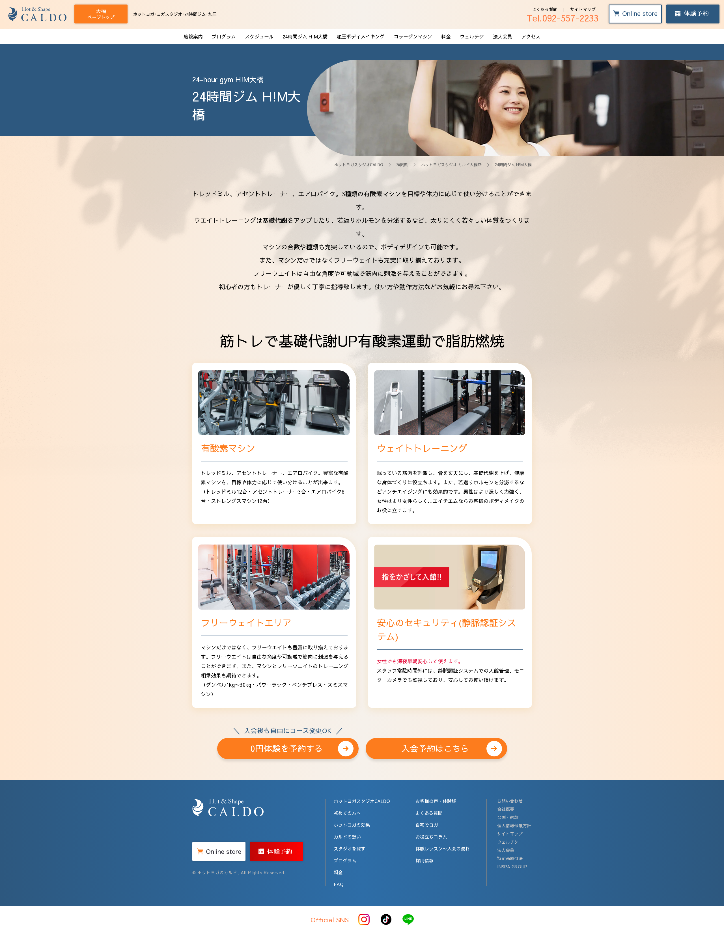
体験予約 (696, 13)
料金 (446, 36)
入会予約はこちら (435, 748)
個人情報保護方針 (514, 825)
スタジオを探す (349, 848)
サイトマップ (583, 9)
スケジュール (259, 36)
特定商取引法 (510, 858)
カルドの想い (347, 836)
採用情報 (424, 860)
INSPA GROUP (512, 866)
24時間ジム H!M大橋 (305, 36)
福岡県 (402, 164)
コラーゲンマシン (413, 36)
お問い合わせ (510, 801)
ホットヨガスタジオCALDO (358, 164)
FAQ (339, 884)
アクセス (530, 36)
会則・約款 (507, 817)
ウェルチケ (472, 36)
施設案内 (193, 36)
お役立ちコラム (431, 836)
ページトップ (101, 13)
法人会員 (502, 36)
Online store (640, 13)
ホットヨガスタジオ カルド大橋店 (451, 164)
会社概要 (505, 809)
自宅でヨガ (426, 825)
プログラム (224, 36)
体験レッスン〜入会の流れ (442, 848)
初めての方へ (347, 813)
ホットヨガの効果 (352, 825)
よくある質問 (544, 9)
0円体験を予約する (287, 746)
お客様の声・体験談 (435, 801)
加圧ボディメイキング (361, 36)
